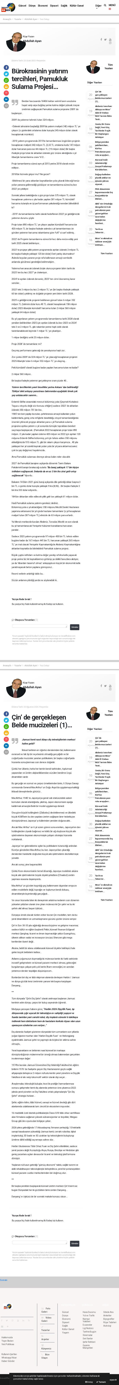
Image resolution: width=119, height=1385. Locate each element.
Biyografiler (108, 1319)
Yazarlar (18, 19)
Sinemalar (88, 1335)
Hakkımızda (7, 1337)
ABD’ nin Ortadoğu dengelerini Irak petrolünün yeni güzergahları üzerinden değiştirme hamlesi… (104, 213)
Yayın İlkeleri (7, 1341)
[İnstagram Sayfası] (14, 1320)
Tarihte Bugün (89, 1331)
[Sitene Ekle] (9, 1326)
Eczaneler (87, 1325)
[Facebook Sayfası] (3, 1320)
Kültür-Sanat (77, 5)
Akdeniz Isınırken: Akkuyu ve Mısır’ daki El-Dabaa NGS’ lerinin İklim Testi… (103, 112)
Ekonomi (43, 5)
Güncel (22, 5)
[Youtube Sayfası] (19, 1320)
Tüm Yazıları (107, 253)
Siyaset (54, 5)
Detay (90, 1382)
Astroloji (107, 1326)
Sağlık (64, 5)
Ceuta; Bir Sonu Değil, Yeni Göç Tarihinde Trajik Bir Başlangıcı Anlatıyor (102, 130)
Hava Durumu (89, 1312)
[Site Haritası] (3, 1326)
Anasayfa (7, 19)
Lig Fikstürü (88, 1328)
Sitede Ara (108, 1312)
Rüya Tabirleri (109, 1322)
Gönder (74, 627)
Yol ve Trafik (89, 1315)
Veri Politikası (8, 1344)
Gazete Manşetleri (88, 1346)
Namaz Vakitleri (86, 1320)
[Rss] (30, 1320)
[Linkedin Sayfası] (24, 1320)
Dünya (32, 5)
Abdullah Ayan (30, 19)
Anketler (107, 1315)
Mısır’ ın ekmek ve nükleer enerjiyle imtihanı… (103, 241)
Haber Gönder (8, 1361)
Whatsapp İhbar (9, 1357)
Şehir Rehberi (89, 1342)
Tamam (102, 1382)
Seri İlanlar (88, 1338)
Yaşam (65, 1332)
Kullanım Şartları (9, 1354)
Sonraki (3, 1280)
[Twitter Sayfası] (8, 1320)
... (23, 46)
